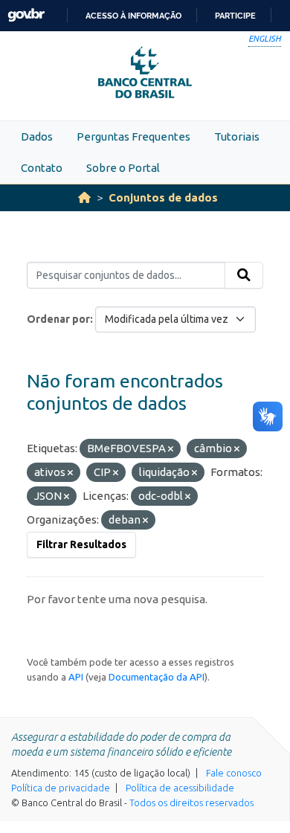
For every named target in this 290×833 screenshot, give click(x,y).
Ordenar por (58, 319)
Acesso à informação (133, 15)
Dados (37, 136)
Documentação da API (156, 677)
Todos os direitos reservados (191, 802)
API (75, 677)
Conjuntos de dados (163, 197)
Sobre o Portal (123, 167)
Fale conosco (234, 773)
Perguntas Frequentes (133, 136)
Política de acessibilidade (180, 787)
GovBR (26, 15)
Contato (41, 167)
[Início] (84, 197)
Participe (235, 15)
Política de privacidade (60, 787)
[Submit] (244, 275)
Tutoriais (237, 136)
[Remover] (170, 449)
